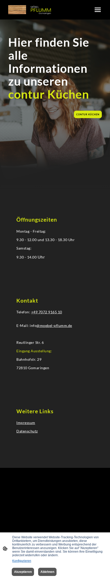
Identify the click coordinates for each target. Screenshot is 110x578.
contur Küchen (88, 114)
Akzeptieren (23, 572)
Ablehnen (47, 572)
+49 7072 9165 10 (46, 312)
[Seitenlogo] (29, 9)
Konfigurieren (21, 561)
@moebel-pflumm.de (54, 325)
